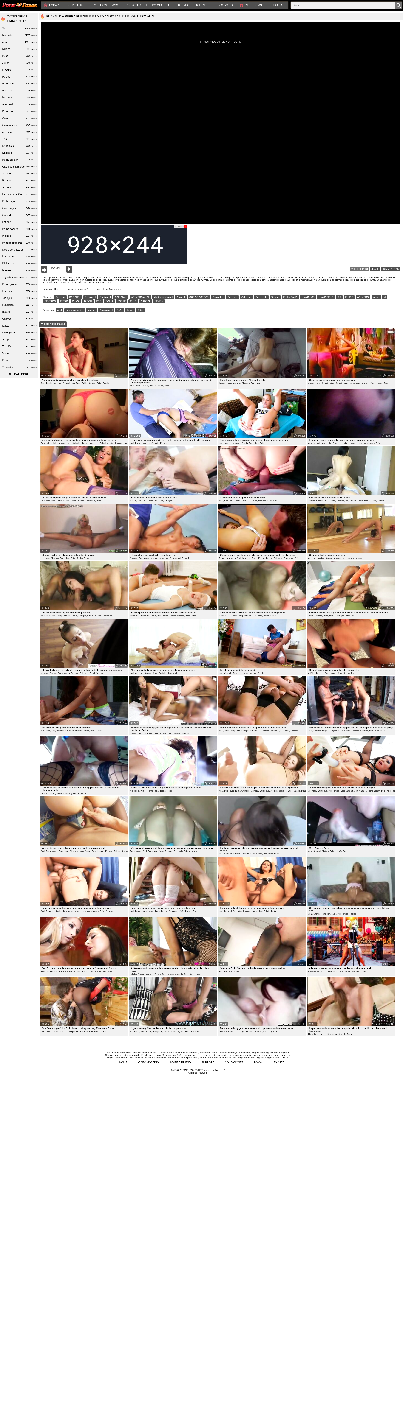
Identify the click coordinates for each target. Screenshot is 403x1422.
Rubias (130, 310)
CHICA (75, 301)
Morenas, (371, 443)
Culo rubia (218, 297)
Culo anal (60, 297)
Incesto (19, 235)
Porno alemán (19, 159)
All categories (19, 374)
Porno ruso (255, 383)
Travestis (19, 367)
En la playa (19, 201)
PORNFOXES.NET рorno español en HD (204, 1070)
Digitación (273, 1031)
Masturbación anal (163, 297)
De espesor (19, 332)
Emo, (145, 501)
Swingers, (94, 971)
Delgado (19, 152)
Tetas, (99, 383)
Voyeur (19, 353)
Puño (119, 310)
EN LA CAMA (290, 297)
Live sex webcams (105, 5)
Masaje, (177, 733)
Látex (102, 673)
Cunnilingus (194, 974)
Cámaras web (19, 125)
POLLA (109, 301)
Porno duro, (254, 443)
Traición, (55, 1031)
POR (98, 301)
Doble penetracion (19, 249)
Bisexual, (81, 501)
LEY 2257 (278, 1062)
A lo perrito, (327, 443)
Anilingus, (312, 558)
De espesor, (246, 731)
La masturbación (74, 310)
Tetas (140, 310)
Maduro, (145, 386)
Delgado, (339, 383)
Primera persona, (177, 616)
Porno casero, (52, 851)
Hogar (54, 5)
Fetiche (19, 222)
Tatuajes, (340, 616)
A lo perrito (19, 104)
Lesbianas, (361, 443)
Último (183, 5)
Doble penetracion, (90, 443)
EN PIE (349, 297)
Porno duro (272, 501)
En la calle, (45, 443)
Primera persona (19, 242)
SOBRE (121, 301)
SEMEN (159, 301)
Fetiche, (49, 383)
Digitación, (77, 443)
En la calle (164, 443)
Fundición (19, 304)
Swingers (169, 501)
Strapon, (92, 383)
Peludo (261, 673)
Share (375, 269)
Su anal (275, 297)
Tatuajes (19, 298)
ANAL (376, 297)
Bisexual (19, 90)
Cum (19, 118)
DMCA (258, 1062)
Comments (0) (390, 269)
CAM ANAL (121, 297)
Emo (19, 360)
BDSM (19, 311)
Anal (59, 310)
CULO (133, 301)
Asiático (19, 132)
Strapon (19, 339)
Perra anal (90, 297)
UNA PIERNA (326, 297)
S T (339, 297)
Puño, (78, 383)
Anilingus (19, 187)
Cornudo (19, 215)
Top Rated (203, 5)
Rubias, (85, 383)
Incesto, (222, 383)
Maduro (91, 310)
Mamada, (58, 383)
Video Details (359, 269)
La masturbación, (234, 383)
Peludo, (153, 386)
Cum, (43, 383)
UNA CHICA (308, 297)
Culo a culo (261, 297)
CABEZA (145, 301)
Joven (19, 62)
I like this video (44, 269)
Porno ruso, (135, 616)
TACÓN (88, 301)
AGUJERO (363, 297)
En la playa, (104, 443)
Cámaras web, (314, 383)
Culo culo (232, 297)
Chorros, (317, 914)
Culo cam (246, 297)
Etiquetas (277, 5)
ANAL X (181, 297)
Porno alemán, (69, 383)
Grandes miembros (19, 166)
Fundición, (94, 673)
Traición (106, 383)
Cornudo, (325, 383)
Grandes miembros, (118, 443)
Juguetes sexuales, (352, 383)
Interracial (172, 673)
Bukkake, (329, 558)
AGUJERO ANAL (140, 297)
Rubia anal (105, 297)
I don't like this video (69, 269)
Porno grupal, (175, 558)
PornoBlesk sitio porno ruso (148, 5)
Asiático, (54, 443)
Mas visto (225, 5)
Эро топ (285, 1057)
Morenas (294, 731)
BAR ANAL (75, 297)
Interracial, (246, 558)
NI (384, 297)
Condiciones (234, 1062)
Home (123, 1062)
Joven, (138, 386)
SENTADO (50, 301)
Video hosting (148, 1062)
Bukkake (276, 616)
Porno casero (19, 228)
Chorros (103, 1031)
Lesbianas (19, 256)
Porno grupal (106, 310)
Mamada (195, 851)
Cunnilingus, (321, 501)
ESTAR (64, 301)
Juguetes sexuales (355, 558)
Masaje (19, 270)
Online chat (75, 5)
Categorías (253, 5)
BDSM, (57, 971)
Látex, (53, 501)
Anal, (132, 386)
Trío (189, 558)
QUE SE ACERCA (199, 297)
